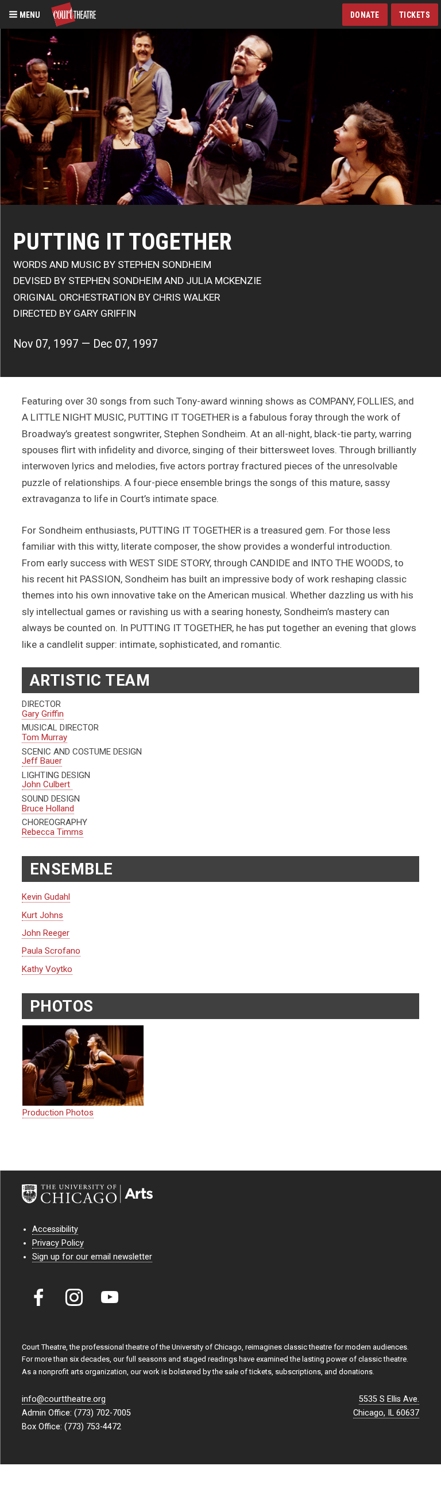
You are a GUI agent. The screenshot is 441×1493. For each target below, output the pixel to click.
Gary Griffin (43, 714)
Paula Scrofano (51, 951)
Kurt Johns (42, 915)
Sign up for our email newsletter (92, 1257)
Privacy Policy (58, 1243)
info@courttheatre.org (64, 1399)
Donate (365, 15)
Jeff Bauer (42, 761)
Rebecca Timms (52, 832)
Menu (29, 14)
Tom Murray (44, 737)
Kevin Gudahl (46, 897)
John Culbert (47, 784)
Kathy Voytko (47, 969)
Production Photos (58, 1112)
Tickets (415, 15)
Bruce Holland (48, 808)
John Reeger (45, 933)
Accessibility (55, 1229)
